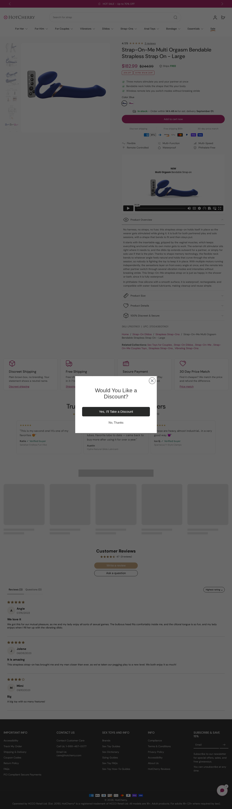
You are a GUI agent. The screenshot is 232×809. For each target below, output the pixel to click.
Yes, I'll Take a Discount (116, 411)
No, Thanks (116, 422)
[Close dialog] (152, 381)
